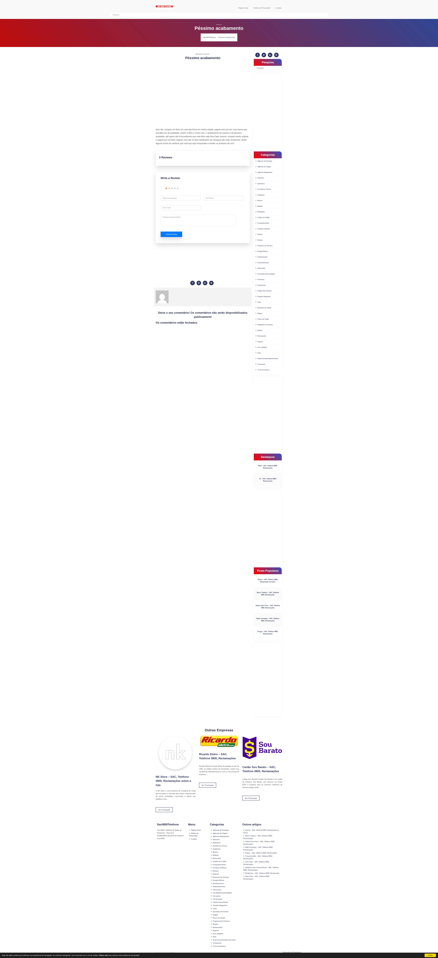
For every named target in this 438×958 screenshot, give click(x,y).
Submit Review (171, 234)
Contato (194, 839)
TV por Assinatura (263, 370)
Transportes (261, 364)
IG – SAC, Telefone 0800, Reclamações (267, 480)
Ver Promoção (164, 810)
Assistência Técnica (264, 189)
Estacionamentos (263, 263)
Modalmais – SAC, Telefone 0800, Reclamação (262, 873)
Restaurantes (261, 336)
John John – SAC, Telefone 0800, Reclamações (256, 863)
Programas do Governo (265, 325)
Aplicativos (261, 183)
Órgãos (259, 313)
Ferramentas (261, 285)
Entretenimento (262, 257)
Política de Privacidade (194, 834)
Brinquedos (261, 212)
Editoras (260, 240)
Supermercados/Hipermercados (267, 358)
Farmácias (260, 279)
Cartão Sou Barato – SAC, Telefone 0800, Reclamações (260, 769)
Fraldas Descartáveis (264, 291)
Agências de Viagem (264, 166)
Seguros (260, 342)
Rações (259, 330)
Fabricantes (261, 268)
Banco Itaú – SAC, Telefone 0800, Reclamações (256, 877)
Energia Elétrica (262, 251)
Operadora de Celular (264, 308)
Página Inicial (196, 830)
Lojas (259, 302)
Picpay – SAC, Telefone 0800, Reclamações (268, 633)
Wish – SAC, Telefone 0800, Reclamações (267, 467)
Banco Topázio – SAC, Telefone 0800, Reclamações (268, 594)
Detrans (260, 234)
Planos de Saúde (263, 319)
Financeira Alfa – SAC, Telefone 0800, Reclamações (258, 857)
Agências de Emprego (264, 161)
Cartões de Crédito (263, 217)
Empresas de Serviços (264, 246)
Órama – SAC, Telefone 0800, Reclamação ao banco (268, 581)
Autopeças (261, 195)
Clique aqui (103, 955)
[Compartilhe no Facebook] (192, 283)
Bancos (259, 200)
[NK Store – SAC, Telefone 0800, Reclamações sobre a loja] (176, 753)
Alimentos (260, 178)
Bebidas (260, 206)
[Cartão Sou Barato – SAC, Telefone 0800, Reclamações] (262, 747)
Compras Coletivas (263, 229)
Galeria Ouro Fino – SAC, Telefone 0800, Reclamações (268, 607)
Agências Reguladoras (264, 172)
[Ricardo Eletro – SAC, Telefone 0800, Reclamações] (219, 741)
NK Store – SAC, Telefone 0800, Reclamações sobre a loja (173, 781)
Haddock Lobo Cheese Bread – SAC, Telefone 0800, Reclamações (261, 869)
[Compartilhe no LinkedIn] (205, 283)
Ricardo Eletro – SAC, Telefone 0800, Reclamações (217, 756)
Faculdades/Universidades (266, 274)
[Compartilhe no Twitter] (199, 283)
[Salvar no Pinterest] (211, 283)
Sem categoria (262, 347)
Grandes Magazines (264, 296)
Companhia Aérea (263, 223)
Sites (259, 353)
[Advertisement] (203, 78)
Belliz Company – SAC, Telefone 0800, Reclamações (267, 620)
